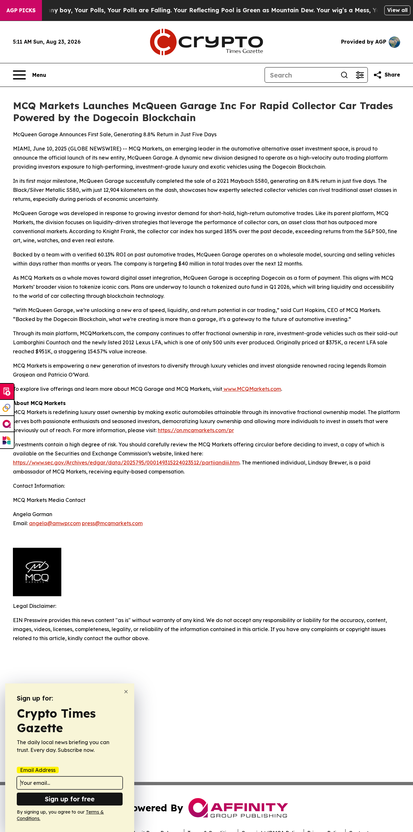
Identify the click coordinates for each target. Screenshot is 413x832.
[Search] (344, 75)
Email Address (37, 770)
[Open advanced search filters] (360, 75)
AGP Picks (20, 10)
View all (397, 10)
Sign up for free (70, 799)
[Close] (126, 692)
